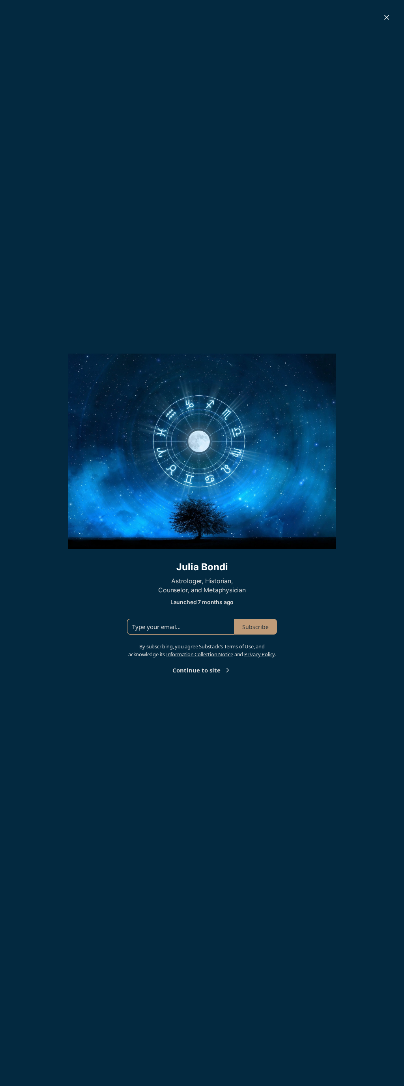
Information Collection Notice (199, 654)
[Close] (387, 17)
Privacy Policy (259, 654)
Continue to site (196, 670)
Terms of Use (239, 646)
